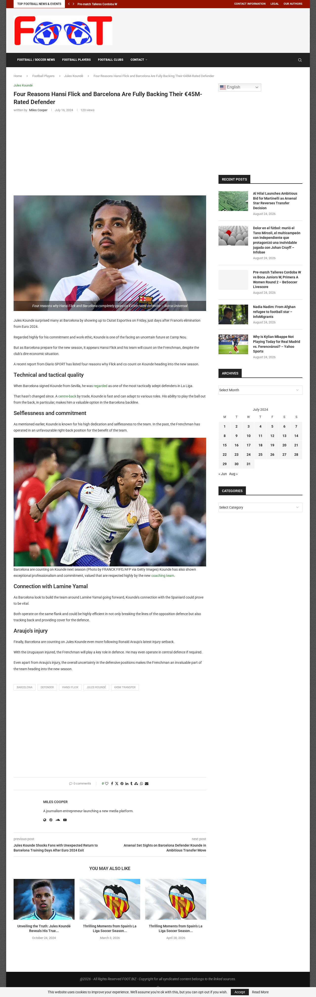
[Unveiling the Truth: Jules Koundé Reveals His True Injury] (44, 899)
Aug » (233, 474)
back (72, 396)
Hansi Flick (70, 687)
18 (260, 445)
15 (225, 445)
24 (249, 455)
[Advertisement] (212, 30)
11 (260, 436)
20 (284, 445)
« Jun (222, 474)
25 (260, 455)
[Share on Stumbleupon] (136, 783)
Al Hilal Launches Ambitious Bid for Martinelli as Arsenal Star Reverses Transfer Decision (275, 200)
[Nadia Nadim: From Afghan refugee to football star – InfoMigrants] (233, 314)
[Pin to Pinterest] (121, 783)
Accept (240, 992)
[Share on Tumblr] (131, 783)
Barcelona (24, 687)
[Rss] (293, 60)
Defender (47, 687)
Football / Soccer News (36, 60)
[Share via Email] (146, 783)
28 (296, 455)
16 (236, 445)
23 (236, 455)
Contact (137, 60)
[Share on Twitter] (116, 783)
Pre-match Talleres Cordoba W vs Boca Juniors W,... (111, 4)
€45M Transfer (125, 687)
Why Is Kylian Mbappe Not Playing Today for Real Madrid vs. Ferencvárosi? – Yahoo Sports (276, 344)
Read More (260, 992)
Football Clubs (110, 60)
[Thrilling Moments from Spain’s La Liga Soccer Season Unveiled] (109, 899)
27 (284, 455)
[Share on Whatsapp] (141, 783)
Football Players (76, 60)
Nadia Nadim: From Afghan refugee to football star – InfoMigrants (274, 311)
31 (249, 464)
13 (284, 436)
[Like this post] (106, 783)
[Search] (299, 60)
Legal (275, 3)
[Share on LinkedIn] (126, 783)
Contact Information (250, 3)
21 (296, 445)
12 (272, 436)
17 (249, 445)
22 (225, 455)
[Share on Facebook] (112, 783)
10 (249, 436)
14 (296, 436)
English (233, 87)
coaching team (162, 576)
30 (236, 464)
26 (272, 455)
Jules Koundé (73, 76)
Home (18, 76)
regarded (100, 386)
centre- (63, 396)
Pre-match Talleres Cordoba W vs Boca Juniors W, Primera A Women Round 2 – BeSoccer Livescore (277, 279)
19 (272, 445)
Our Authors (293, 3)
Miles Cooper (55, 802)
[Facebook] (288, 60)
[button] (69, 4)
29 (225, 464)
